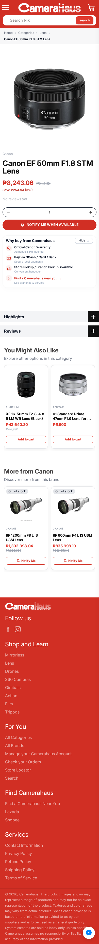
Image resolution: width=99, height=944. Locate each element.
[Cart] (91, 7)
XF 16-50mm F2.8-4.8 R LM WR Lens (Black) (25, 416)
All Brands (14, 745)
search (84, 20)
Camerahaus (29, 894)
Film (9, 703)
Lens (43, 33)
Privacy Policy (18, 853)
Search (11, 778)
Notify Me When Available (53, 225)
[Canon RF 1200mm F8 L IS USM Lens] (26, 506)
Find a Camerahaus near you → (37, 278)
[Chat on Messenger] (89, 933)
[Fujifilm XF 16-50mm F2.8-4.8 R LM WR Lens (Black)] (26, 384)
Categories (26, 33)
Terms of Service (21, 877)
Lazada (12, 811)
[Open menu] (8, 7)
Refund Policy (18, 861)
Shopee (12, 819)
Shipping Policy (20, 869)
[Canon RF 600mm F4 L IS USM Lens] (73, 506)
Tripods (12, 711)
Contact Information (24, 845)
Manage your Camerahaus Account (38, 753)
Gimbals (13, 687)
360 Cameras (18, 679)
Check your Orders (23, 761)
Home (8, 33)
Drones (12, 671)
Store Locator (18, 770)
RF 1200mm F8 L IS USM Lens (22, 537)
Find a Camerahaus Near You (32, 803)
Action (11, 695)
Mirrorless (14, 654)
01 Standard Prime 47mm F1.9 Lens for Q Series (71, 416)
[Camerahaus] (49, 7)
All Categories (18, 737)
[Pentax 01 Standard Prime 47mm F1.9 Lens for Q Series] (73, 384)
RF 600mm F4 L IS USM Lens (72, 537)
